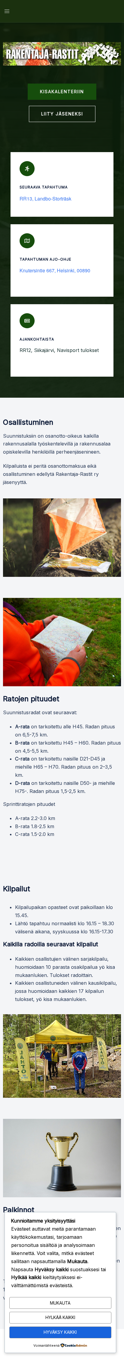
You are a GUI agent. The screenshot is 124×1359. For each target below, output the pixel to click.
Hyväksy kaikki (60, 1332)
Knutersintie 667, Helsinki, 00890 (55, 271)
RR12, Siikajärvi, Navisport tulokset (59, 350)
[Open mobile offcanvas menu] (7, 11)
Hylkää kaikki (60, 1317)
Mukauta (60, 1302)
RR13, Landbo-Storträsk (45, 199)
